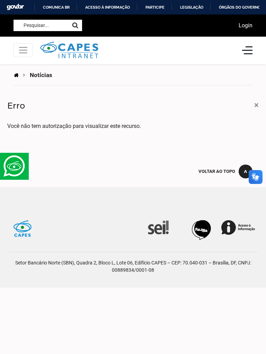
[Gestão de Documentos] (157, 227)
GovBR (15, 7)
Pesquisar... (36, 25)
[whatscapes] (14, 166)
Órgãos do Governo (239, 7)
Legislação (191, 7)
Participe (155, 7)
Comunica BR (56, 7)
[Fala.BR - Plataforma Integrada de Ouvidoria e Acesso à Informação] (201, 229)
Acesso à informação (107, 7)
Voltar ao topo (216, 171)
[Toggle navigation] (23, 50)
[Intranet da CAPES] (137, 50)
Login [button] (245, 25)
